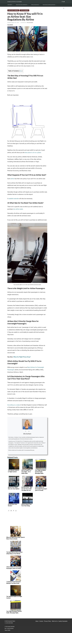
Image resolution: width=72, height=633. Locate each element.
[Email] (16, 511)
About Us (10, 8)
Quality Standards (62, 621)
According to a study (13, 405)
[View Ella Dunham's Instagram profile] (25, 431)
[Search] (63, 8)
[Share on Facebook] (9, 511)
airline (12, 178)
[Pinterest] (13, 511)
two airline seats (18, 209)
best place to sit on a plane (33, 152)
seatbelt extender (13, 198)
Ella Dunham (30, 22)
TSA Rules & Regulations (49, 4)
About (37, 621)
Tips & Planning (35, 4)
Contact (41, 621)
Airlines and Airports (21, 4)
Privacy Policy (47, 621)
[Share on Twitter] (11, 511)
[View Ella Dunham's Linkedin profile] (29, 431)
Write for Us (55, 621)
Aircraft (10, 4)
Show (21, 71)
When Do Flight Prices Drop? (22, 357)
